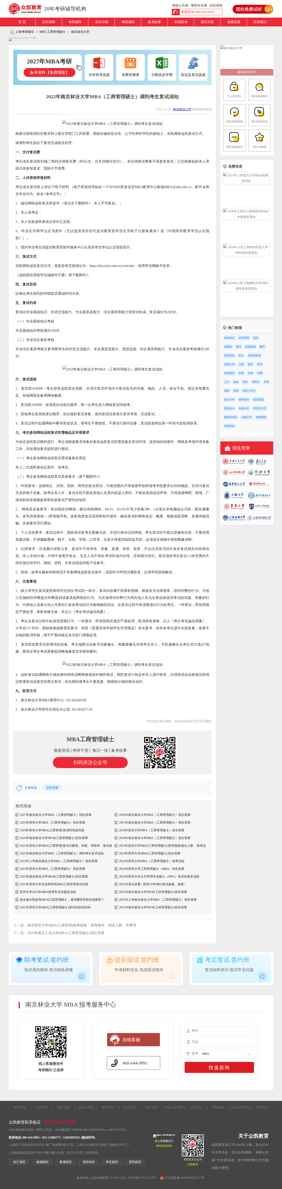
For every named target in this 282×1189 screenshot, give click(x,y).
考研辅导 (75, 22)
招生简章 (207, 22)
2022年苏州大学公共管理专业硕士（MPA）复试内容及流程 (159, 876)
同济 (259, 364)
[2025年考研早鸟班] (23, 39)
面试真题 (258, 399)
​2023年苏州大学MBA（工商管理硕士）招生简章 (52, 868)
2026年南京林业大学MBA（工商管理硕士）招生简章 (155, 815)
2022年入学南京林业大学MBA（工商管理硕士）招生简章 (158, 899)
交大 (241, 355)
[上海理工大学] (259, 510)
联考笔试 (229, 337)
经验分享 (229, 364)
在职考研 (48, 22)
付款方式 (196, 1107)
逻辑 (226, 390)
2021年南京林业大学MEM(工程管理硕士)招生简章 (153, 907)
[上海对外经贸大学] (259, 521)
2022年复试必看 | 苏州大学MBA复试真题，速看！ (153, 884)
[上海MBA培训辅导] (27, 8)
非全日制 (101, 22)
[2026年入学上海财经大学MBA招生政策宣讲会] (246, 288)
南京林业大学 (80, 31)
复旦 (250, 364)
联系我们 (260, 22)
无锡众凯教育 (240, 1107)
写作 (245, 381)
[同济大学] (259, 476)
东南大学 (244, 408)
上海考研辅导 (24, 31)
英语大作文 (259, 408)
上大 (226, 381)
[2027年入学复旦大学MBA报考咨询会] (246, 181)
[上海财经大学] (234, 476)
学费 (259, 373)
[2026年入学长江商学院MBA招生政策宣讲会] (246, 217)
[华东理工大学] (234, 487)
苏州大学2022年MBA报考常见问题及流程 (48, 892)
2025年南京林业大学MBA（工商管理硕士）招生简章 (155, 822)
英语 (255, 337)
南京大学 (229, 399)
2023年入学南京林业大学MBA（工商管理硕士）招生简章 (59, 861)
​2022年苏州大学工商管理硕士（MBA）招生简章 (151, 868)
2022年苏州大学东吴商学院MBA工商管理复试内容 (54, 884)
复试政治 (229, 408)
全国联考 (180, 22)
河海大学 (246, 417)
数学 (262, 346)
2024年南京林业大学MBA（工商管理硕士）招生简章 (155, 838)
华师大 (256, 381)
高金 (236, 381)
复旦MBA (152, 1107)
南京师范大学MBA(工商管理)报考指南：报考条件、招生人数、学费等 (81, 925)
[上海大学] (234, 498)
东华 (266, 381)
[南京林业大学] (231, 48)
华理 (241, 373)
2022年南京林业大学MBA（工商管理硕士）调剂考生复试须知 (62, 853)
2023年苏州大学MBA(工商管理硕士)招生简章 (149, 853)
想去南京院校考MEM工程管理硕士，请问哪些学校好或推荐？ (62, 899)
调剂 (236, 390)
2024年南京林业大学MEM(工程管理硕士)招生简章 (54, 838)
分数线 (228, 346)
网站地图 (218, 1107)
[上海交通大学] (234, 465)
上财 (241, 364)
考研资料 (108, 1107)
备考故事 (154, 22)
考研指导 (229, 373)
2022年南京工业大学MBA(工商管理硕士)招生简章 (66, 933)
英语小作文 (249, 390)
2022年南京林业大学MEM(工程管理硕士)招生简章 (153, 892)
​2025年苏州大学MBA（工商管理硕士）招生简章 (52, 822)
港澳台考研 (86, 1107)
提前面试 (250, 346)
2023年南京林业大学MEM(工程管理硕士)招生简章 (54, 876)
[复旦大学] (259, 465)
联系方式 (262, 1107)
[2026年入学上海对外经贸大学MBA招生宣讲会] (246, 252)
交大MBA (129, 1107)
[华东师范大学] (259, 487)
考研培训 (229, 426)
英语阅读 (229, 355)
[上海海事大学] (234, 521)
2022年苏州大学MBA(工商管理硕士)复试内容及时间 (55, 907)
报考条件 (244, 399)
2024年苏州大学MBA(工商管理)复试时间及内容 (52, 830)
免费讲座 (233, 22)
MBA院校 (63, 1107)
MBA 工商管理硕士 (52, 31)
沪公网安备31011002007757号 (183, 1178)
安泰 (250, 373)
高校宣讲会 (230, 417)
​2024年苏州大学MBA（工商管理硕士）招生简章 (151, 830)
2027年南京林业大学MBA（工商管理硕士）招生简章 (55, 815)
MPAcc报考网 (174, 1107)
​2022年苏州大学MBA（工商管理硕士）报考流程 (151, 861)
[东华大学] (234, 510)
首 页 (22, 22)
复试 (238, 346)
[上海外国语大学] (259, 498)
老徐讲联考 (254, 355)
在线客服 (131, 1039)
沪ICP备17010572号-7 (142, 1178)
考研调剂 (128, 22)
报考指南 (20, 1107)
